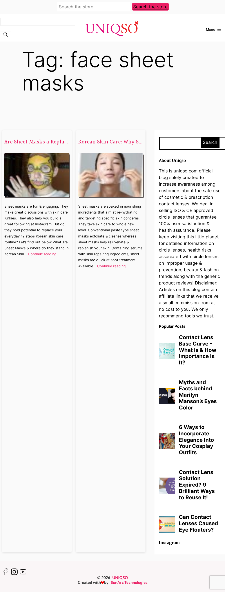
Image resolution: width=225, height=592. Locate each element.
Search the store (150, 6)
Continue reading (42, 254)
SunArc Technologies (129, 582)
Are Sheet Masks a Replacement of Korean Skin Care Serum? (36, 142)
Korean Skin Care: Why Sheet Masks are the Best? (110, 142)
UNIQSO (120, 577)
